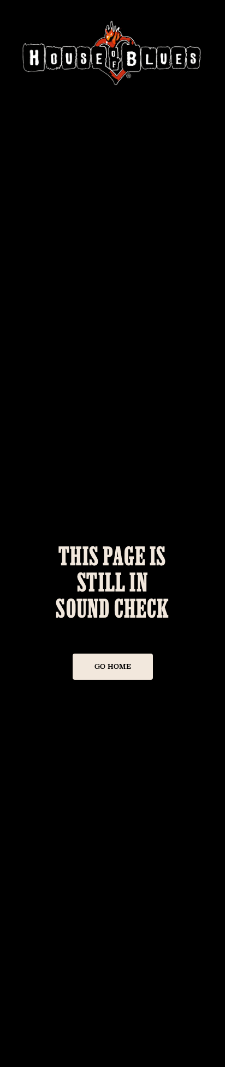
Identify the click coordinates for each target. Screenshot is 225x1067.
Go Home (112, 666)
